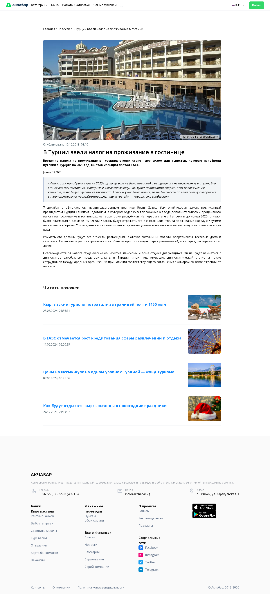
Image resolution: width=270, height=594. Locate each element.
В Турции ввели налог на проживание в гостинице (110, 29)
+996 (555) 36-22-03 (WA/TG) (59, 494)
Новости (63, 29)
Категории (38, 5)
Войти (256, 5)
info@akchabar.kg (137, 494)
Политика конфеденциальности (101, 587)
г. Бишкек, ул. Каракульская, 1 (218, 494)
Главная (49, 29)
